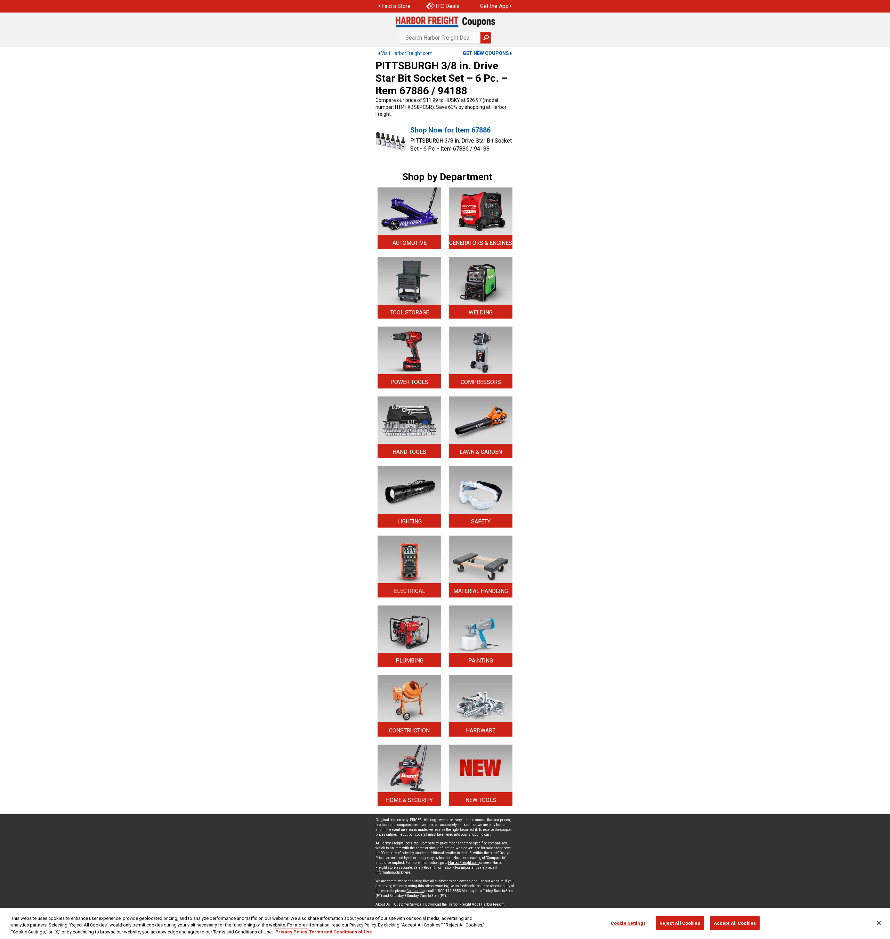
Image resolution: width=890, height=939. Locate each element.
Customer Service (407, 904)
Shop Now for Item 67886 (450, 130)
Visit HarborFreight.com (406, 53)
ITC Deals (448, 6)
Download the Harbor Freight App (451, 904)
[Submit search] (485, 37)
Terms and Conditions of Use (340, 931)
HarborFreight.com (463, 863)
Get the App (494, 6)
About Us (382, 904)
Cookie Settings (628, 922)
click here (402, 872)
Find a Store (396, 6)
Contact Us (415, 891)
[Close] (879, 923)
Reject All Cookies (680, 922)
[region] (445, 923)
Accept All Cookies (735, 922)
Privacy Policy (291, 931)
